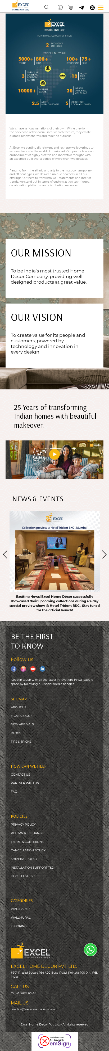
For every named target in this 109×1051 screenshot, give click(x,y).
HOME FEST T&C (23, 876)
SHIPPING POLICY (24, 859)
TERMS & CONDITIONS (27, 842)
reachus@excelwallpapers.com (33, 1009)
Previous (7, 555)
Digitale (102, 1043)
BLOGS (16, 733)
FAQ (14, 791)
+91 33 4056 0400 (23, 993)
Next (103, 554)
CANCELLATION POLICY (28, 850)
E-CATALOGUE (21, 716)
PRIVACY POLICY (23, 824)
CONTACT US (20, 774)
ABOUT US (18, 707)
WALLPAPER (20, 909)
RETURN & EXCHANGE (27, 833)
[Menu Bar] (100, 7)
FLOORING (19, 926)
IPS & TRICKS (21, 741)
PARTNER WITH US (25, 783)
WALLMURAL (20, 917)
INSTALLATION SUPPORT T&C (32, 867)
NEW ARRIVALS (22, 724)
